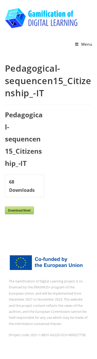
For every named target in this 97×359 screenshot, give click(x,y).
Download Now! (19, 210)
